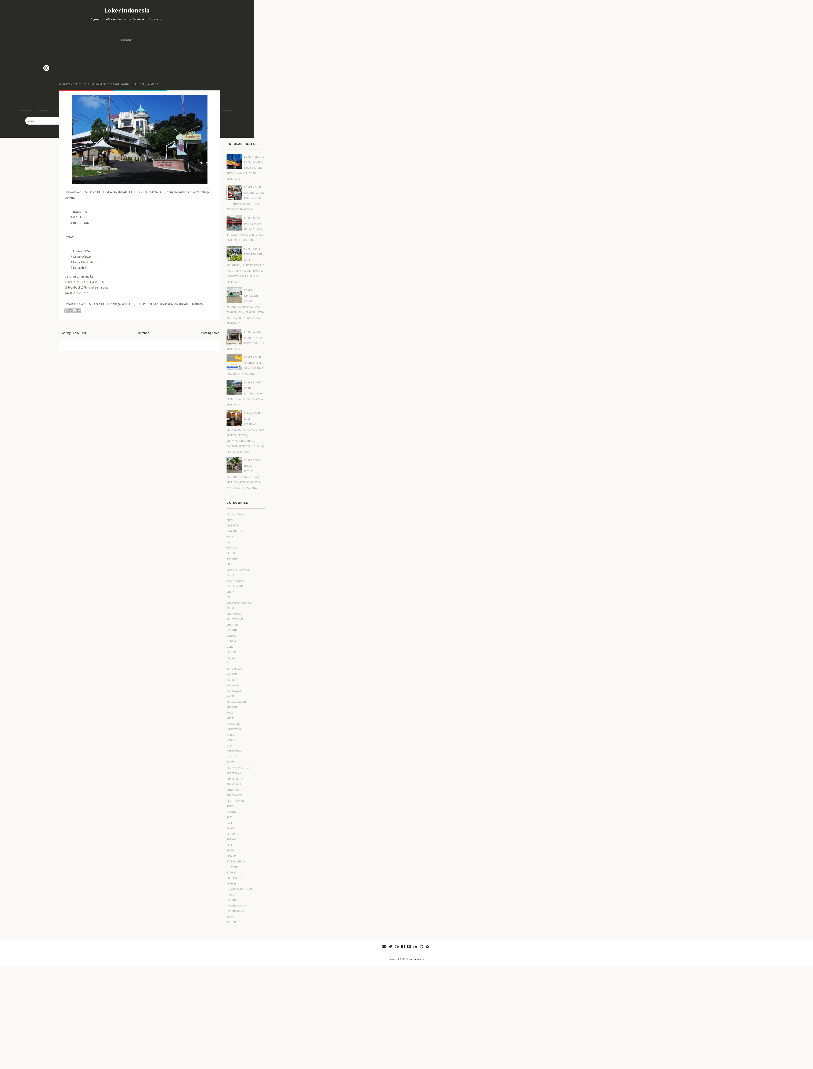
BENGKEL (232, 553)
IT (228, 663)
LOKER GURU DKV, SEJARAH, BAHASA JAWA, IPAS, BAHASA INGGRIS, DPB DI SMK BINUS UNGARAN (245, 229)
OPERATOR (233, 757)
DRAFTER (232, 624)
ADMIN (230, 520)
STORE (231, 872)
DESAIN (231, 608)
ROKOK (231, 812)
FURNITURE (233, 630)
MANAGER (233, 724)
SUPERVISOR (234, 878)
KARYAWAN (234, 685)
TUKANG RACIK (236, 911)
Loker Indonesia (415, 959)
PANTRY (231, 762)
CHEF (230, 564)
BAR (229, 542)
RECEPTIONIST (235, 801)
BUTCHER (232, 558)
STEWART (232, 867)
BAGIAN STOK (235, 531)
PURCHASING (235, 795)
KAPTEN (231, 680)
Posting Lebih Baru (73, 333)
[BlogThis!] (70, 310)
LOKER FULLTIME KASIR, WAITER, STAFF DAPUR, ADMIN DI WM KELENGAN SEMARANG (245, 167)
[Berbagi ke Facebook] (78, 310)
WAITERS (154, 84)
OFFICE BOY (234, 751)
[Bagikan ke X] (74, 310)
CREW (230, 591)
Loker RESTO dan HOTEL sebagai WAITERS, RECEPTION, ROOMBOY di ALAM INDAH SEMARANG (132, 71)
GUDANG (232, 641)
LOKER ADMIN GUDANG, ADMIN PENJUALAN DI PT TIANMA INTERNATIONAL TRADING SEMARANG (245, 198)
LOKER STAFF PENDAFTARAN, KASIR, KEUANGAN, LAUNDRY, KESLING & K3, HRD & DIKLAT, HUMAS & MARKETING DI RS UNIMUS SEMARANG (245, 265)
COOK (230, 575)
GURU (230, 646)
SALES (230, 823)
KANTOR (232, 674)
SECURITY (232, 834)
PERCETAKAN (235, 773)
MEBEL (231, 735)
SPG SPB (232, 856)
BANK (230, 536)
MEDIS (230, 740)
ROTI (229, 817)
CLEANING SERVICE (238, 569)
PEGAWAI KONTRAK (239, 768)
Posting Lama (210, 333)
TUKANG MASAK (236, 905)
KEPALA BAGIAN (236, 702)
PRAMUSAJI (234, 784)
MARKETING (234, 729)
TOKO (230, 894)
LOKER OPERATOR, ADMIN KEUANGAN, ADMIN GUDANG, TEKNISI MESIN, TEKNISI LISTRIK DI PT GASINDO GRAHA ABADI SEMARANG (246, 306)
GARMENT (233, 635)
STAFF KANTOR (236, 861)
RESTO (231, 806)
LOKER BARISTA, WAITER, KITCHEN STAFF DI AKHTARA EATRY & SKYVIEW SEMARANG (245, 393)
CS (228, 597)
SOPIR (230, 850)
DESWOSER (234, 613)
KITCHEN (232, 707)
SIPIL (229, 845)
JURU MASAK (235, 669)
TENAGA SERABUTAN (239, 889)
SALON (231, 828)
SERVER (231, 839)
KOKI (230, 713)
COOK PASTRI (235, 586)
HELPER (231, 652)
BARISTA (232, 547)
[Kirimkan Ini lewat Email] (66, 310)
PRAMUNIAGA (235, 779)
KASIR (230, 696)
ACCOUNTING (235, 514)
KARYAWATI (234, 691)
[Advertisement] (139, 29)
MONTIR (231, 746)
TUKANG (232, 900)
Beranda (143, 333)
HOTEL (142, 84)
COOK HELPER (235, 580)
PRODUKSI (233, 790)
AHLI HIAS (232, 525)
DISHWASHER (235, 619)
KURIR (230, 718)
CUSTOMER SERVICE (239, 602)
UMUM (230, 916)
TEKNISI (231, 883)
